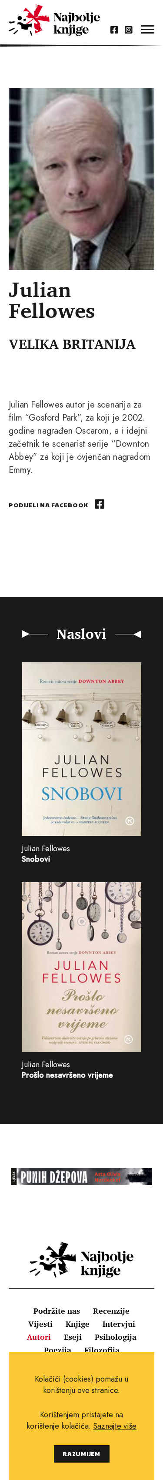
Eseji (73, 1336)
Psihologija (115, 1336)
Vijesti (40, 1323)
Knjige (78, 1323)
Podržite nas (56, 1310)
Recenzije (111, 1310)
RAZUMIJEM (81, 1454)
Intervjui (119, 1323)
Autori (39, 1336)
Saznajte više (114, 1426)
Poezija (57, 1349)
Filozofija (102, 1349)
